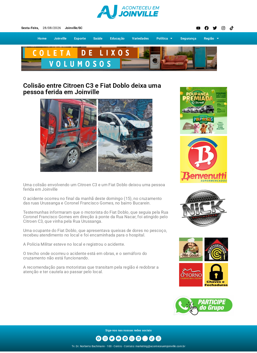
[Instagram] (223, 28)
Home (42, 38)
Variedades (140, 38)
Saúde (98, 38)
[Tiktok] (231, 28)
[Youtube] (198, 28)
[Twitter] (215, 28)
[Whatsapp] (132, 338)
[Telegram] (125, 338)
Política (162, 38)
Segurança (188, 38)
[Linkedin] (138, 338)
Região (209, 38)
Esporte (80, 38)
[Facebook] (206, 28)
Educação (117, 38)
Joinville (60, 38)
